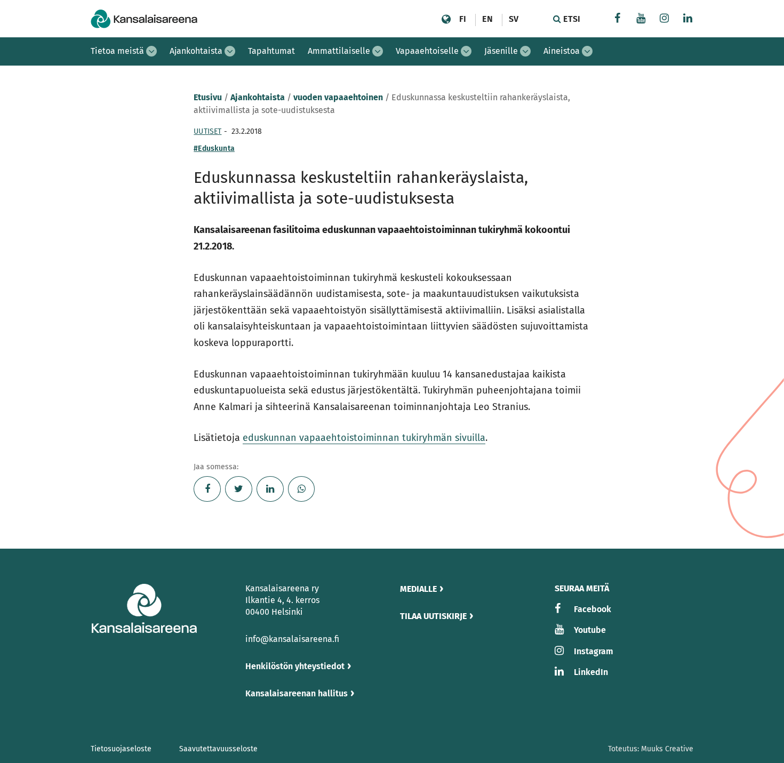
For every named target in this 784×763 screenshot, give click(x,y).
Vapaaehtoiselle (427, 51)
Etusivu (208, 97)
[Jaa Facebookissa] (207, 489)
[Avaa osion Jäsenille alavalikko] (525, 51)
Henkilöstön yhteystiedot (295, 666)
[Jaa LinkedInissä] (270, 489)
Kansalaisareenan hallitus (296, 693)
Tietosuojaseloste (121, 748)
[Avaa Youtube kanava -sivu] (641, 19)
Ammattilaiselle (339, 51)
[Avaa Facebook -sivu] (617, 19)
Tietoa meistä (117, 51)
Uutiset (207, 131)
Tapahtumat (271, 51)
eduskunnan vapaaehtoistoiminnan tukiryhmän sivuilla (364, 438)
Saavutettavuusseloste (218, 748)
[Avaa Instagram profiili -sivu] (664, 19)
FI (462, 19)
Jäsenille (501, 51)
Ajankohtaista (196, 51)
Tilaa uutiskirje (433, 616)
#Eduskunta (214, 148)
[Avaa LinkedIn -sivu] (688, 19)
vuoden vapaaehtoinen (338, 97)
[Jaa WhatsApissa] (301, 489)
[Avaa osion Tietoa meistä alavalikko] (151, 51)
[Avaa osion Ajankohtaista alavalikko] (230, 51)
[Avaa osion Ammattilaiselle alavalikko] (377, 51)
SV (513, 19)
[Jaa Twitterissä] (238, 489)
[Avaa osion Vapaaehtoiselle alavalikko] (466, 51)
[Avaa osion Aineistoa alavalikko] (587, 51)
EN (487, 19)
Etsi (570, 19)
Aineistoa (561, 51)
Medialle (418, 589)
